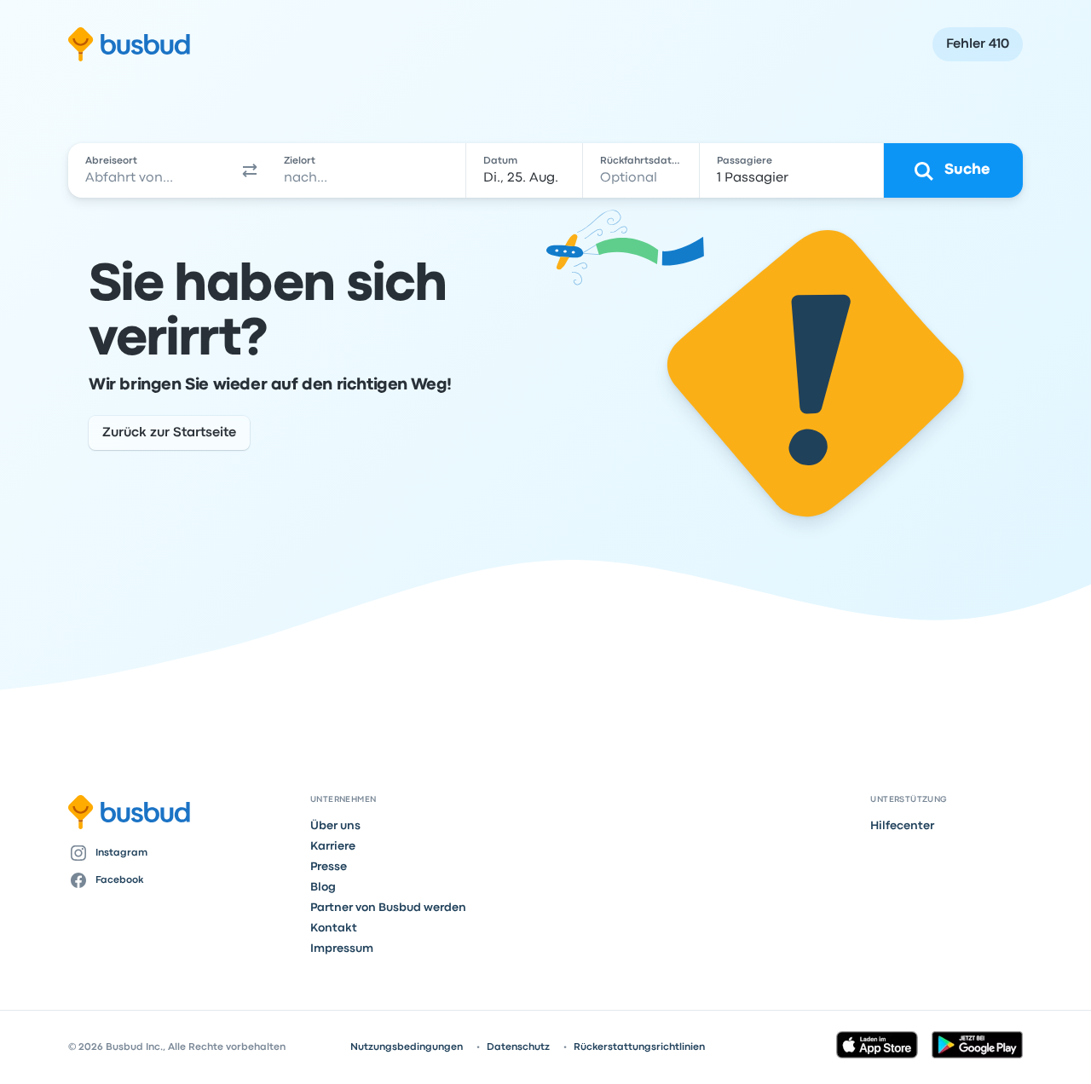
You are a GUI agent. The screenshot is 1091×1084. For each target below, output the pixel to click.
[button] (251, 170)
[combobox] (150, 170)
